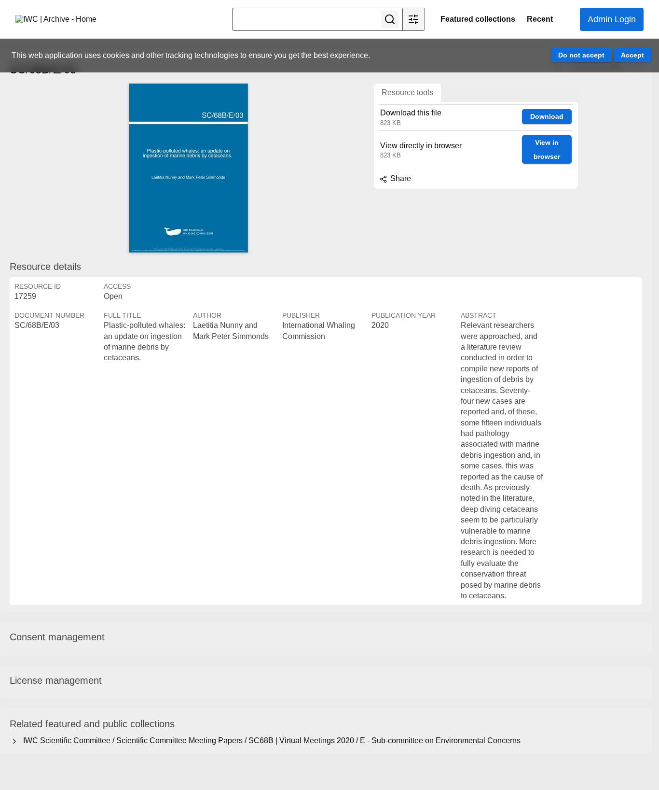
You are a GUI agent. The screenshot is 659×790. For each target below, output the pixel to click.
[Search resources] (389, 19)
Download (546, 116)
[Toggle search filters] (413, 19)
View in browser (547, 149)
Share (399, 178)
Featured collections (477, 19)
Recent (540, 19)
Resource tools (407, 92)
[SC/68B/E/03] (188, 168)
